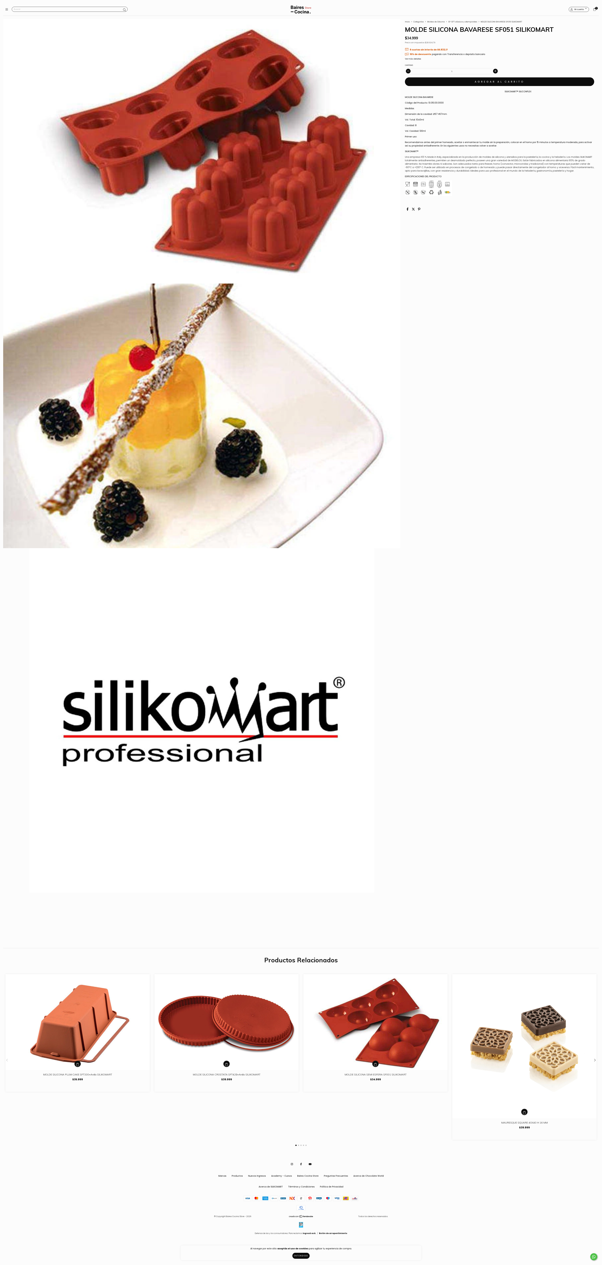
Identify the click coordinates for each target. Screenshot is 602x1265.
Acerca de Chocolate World (368, 1175)
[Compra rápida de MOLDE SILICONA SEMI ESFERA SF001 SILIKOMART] (375, 1064)
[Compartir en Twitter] (413, 209)
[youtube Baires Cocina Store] (310, 1164)
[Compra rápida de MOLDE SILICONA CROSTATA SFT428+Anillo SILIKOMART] (226, 1064)
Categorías (418, 21)
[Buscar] (124, 10)
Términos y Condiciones (301, 1186)
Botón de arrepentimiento (333, 1233)
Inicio (407, 21)
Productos (237, 1175)
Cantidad (409, 65)
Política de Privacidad (331, 1186)
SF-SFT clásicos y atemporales (462, 21)
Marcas (222, 1175)
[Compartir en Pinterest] (419, 209)
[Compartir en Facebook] (407, 209)
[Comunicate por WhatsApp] (593, 1256)
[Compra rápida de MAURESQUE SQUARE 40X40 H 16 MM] (524, 1112)
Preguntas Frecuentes (336, 1175)
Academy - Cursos (281, 1175)
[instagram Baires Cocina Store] (292, 1164)
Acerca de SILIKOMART (271, 1186)
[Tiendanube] (301, 1217)
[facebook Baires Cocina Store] (301, 1164)
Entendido (301, 1255)
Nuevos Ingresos (257, 1175)
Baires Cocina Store (308, 1175)
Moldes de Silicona (436, 21)
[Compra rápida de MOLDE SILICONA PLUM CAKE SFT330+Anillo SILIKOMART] (77, 1064)
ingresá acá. (309, 1233)
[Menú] (7, 9)
